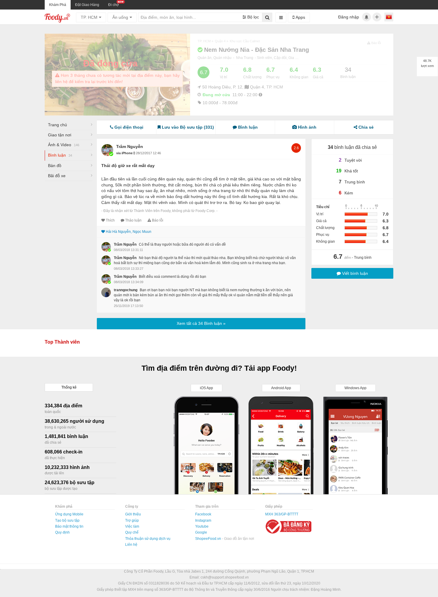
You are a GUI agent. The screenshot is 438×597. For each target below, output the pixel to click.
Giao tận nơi (59, 135)
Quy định (62, 532)
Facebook (203, 514)
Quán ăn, (205, 58)
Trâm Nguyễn (129, 146)
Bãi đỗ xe (57, 175)
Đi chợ (113, 5)
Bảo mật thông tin (69, 526)
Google (201, 532)
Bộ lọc (252, 17)
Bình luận (60, 155)
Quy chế (132, 532)
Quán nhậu (222, 58)
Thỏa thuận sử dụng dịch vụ (147, 539)
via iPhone (124, 153)
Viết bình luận (354, 273)
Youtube (202, 526)
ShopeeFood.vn (208, 539)
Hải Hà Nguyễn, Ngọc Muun (128, 232)
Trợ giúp (132, 520)
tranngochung (125, 290)
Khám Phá (57, 5)
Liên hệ (131, 545)
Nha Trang (244, 58)
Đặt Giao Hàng (87, 5)
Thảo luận (133, 220)
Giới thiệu (133, 514)
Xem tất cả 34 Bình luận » (201, 323)
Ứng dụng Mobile (69, 514)
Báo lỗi (157, 220)
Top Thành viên (62, 342)
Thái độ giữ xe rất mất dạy (128, 165)
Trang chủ (57, 124)
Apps (299, 17)
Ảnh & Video (63, 144)
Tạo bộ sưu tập (67, 520)
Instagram (203, 520)
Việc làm (132, 526)
